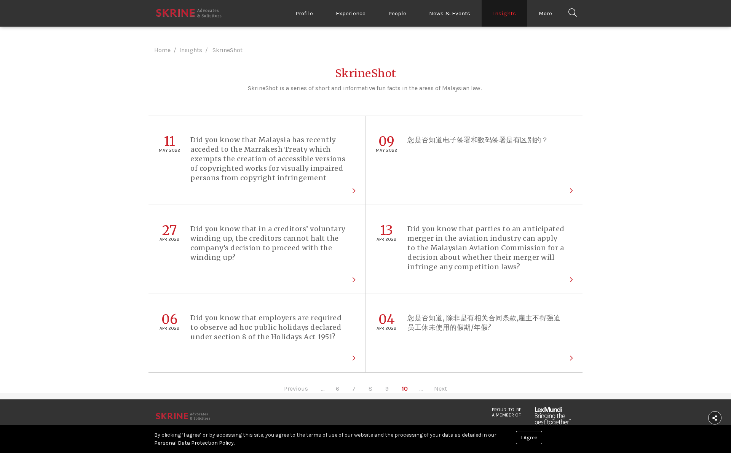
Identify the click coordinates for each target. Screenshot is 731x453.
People (397, 13)
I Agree (529, 437)
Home (162, 50)
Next (440, 388)
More (545, 13)
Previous (296, 388)
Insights (504, 13)
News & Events (449, 13)
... (322, 388)
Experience (351, 13)
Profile (304, 13)
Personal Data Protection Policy (194, 443)
